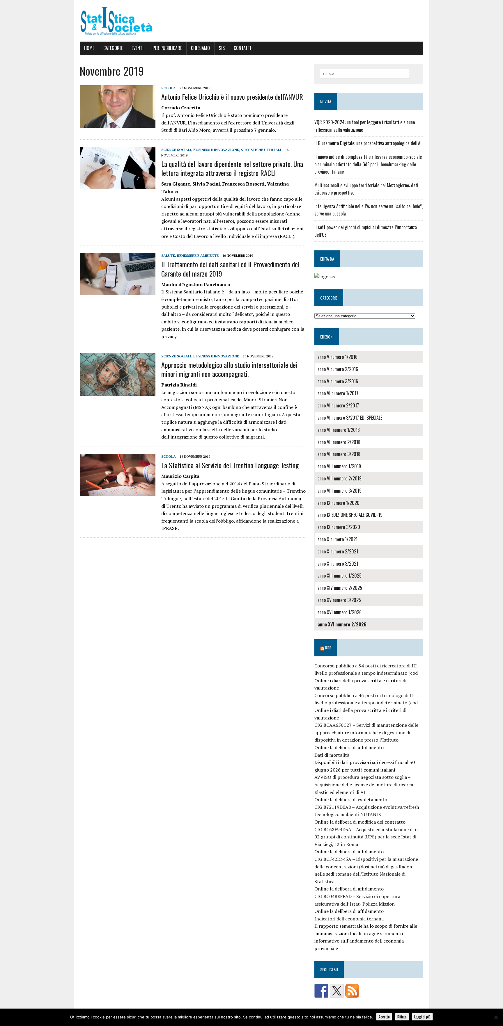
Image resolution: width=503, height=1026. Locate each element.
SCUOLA (168, 88)
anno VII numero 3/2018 (339, 453)
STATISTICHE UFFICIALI (261, 149)
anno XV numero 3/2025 (339, 599)
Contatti (242, 47)
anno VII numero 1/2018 (339, 429)
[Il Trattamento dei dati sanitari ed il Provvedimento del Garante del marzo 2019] (117, 291)
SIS (222, 47)
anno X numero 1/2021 (337, 539)
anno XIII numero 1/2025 (340, 575)
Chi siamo (200, 47)
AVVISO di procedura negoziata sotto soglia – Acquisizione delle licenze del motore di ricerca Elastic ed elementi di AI (363, 784)
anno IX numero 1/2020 (338, 502)
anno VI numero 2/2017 (338, 405)
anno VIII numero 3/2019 (340, 490)
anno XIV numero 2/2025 (340, 587)
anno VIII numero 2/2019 (340, 478)
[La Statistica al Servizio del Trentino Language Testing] (117, 492)
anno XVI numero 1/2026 (340, 612)
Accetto (384, 1017)
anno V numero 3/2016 (338, 381)
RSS (328, 647)
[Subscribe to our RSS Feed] (352, 991)
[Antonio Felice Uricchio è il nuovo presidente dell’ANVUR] (117, 123)
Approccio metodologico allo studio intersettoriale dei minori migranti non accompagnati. (229, 369)
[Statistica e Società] (251, 21)
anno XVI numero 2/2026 (342, 624)
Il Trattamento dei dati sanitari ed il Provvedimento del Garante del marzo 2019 (230, 268)
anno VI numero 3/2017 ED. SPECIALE (350, 417)
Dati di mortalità (331, 755)
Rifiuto (402, 1017)
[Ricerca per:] (365, 73)
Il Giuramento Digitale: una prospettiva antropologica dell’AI (367, 143)
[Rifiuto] (496, 1017)
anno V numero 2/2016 (338, 369)
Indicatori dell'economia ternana (349, 918)
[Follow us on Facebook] (321, 991)
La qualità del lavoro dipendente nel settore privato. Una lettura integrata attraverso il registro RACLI (232, 168)
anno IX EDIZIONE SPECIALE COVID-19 (350, 514)
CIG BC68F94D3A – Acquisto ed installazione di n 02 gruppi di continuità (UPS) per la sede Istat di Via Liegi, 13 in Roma (366, 836)
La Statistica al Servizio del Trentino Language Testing (230, 465)
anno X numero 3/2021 (338, 563)
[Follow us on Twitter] (337, 991)
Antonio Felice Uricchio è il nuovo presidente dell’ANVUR (232, 96)
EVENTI (138, 47)
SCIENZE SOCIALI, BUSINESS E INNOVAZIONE (200, 149)
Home (89, 47)
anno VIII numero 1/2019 (339, 466)
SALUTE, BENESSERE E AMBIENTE (190, 255)
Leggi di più (422, 1017)
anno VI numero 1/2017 (338, 393)
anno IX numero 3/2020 (339, 526)
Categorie (113, 47)
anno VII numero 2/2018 (339, 442)
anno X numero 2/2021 (338, 551)
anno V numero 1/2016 (337, 356)
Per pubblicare (167, 47)
